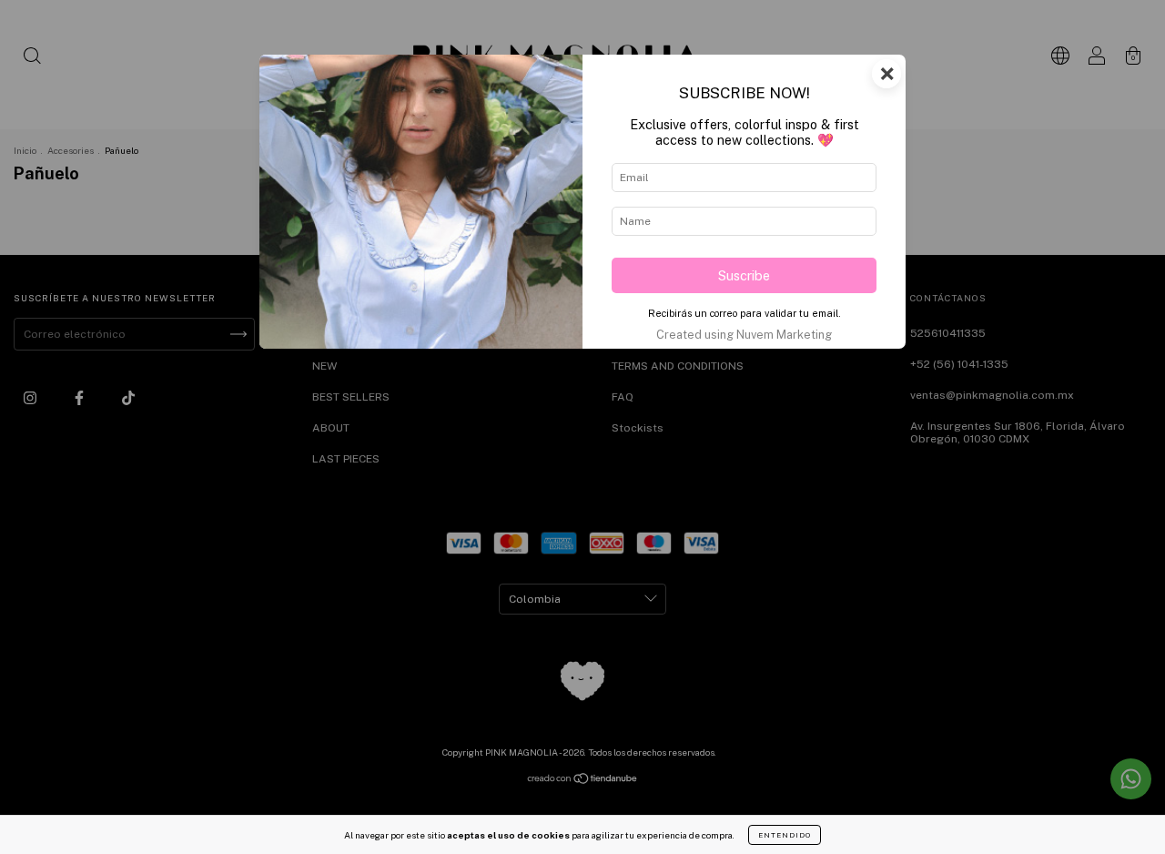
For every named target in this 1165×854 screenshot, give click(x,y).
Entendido (784, 834)
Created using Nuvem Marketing (744, 334)
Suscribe (744, 275)
